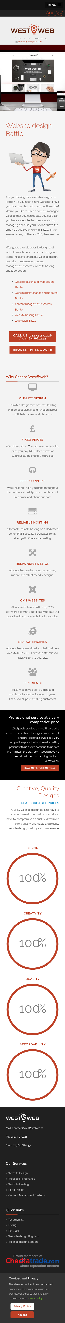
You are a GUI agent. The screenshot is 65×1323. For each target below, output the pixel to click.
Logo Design (16, 1189)
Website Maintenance (21, 1178)
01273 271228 (24, 38)
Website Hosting (18, 1184)
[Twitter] (49, 13)
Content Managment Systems (27, 1195)
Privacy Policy (22, 1306)
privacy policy (34, 1298)
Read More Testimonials (40, 768)
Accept (22, 1314)
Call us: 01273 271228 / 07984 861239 (32, 337)
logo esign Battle (25, 320)
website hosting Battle (29, 315)
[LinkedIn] (60, 13)
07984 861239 (40, 38)
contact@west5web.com (30, 41)
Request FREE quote (32, 349)
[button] (54, 5)
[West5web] (32, 29)
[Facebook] (55, 13)
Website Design (18, 1173)
